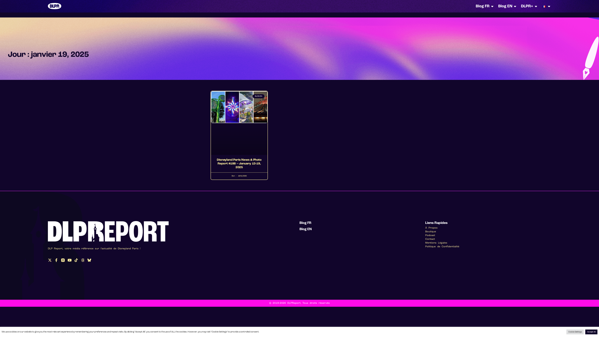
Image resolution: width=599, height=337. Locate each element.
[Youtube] (69, 260)
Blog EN (505, 6)
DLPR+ (527, 6)
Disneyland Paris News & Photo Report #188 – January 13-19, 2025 (239, 163)
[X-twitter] (49, 260)
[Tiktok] (76, 260)
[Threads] (83, 260)
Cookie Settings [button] (575, 332)
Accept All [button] (591, 332)
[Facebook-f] (56, 260)
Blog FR (482, 6)
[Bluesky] (89, 260)
